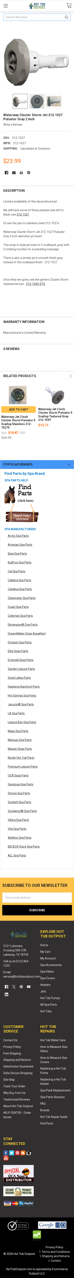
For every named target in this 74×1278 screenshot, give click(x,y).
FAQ (43, 1103)
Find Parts (46, 1123)
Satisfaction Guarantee (18, 1066)
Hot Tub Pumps (50, 998)
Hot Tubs (46, 1011)
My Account (48, 958)
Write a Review (12, 124)
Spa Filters (47, 971)
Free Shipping (12, 1053)
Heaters (45, 984)
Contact (56, 1260)
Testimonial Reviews (16, 1099)
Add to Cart (18, 409)
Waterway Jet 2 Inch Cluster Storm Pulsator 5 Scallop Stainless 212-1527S (18, 422)
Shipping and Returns (17, 1059)
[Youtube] (28, 987)
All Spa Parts (48, 1004)
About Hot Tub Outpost (18, 1106)
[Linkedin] (6, 994)
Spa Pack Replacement (55, 1090)
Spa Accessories (51, 965)
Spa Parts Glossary (52, 1097)
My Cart (45, 951)
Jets (43, 991)
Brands (45, 1110)
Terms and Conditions (56, 1251)
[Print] (21, 172)
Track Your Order (14, 1086)
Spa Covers (47, 978)
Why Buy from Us (14, 1093)
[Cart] (69, 5)
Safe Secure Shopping (17, 1073)
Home (44, 945)
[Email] (14, 172)
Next (70, 376)
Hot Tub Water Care (53, 1040)
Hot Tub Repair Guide (53, 1116)
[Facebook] (6, 172)
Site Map (9, 1079)
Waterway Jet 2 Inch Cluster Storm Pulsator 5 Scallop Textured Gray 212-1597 (55, 414)
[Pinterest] (28, 172)
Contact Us (10, 1040)
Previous (61, 376)
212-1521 (23, 214)
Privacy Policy (12, 1046)
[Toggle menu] (5, 5)
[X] (14, 987)
